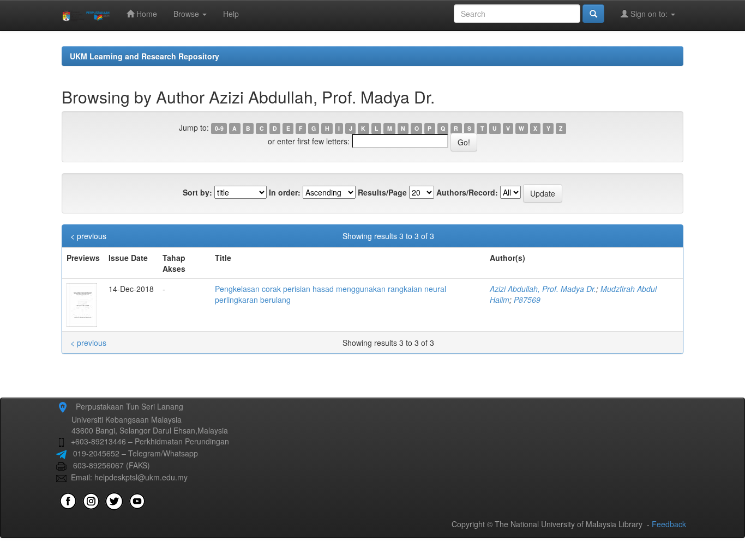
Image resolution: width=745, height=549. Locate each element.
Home (145, 13)
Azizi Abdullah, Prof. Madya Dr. (543, 288)
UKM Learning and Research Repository (144, 56)
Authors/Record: (467, 192)
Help (231, 13)
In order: (285, 192)
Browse (187, 13)
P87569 (527, 299)
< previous (88, 235)
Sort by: (197, 192)
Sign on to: (649, 13)
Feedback (669, 523)
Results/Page (382, 192)
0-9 (219, 128)
